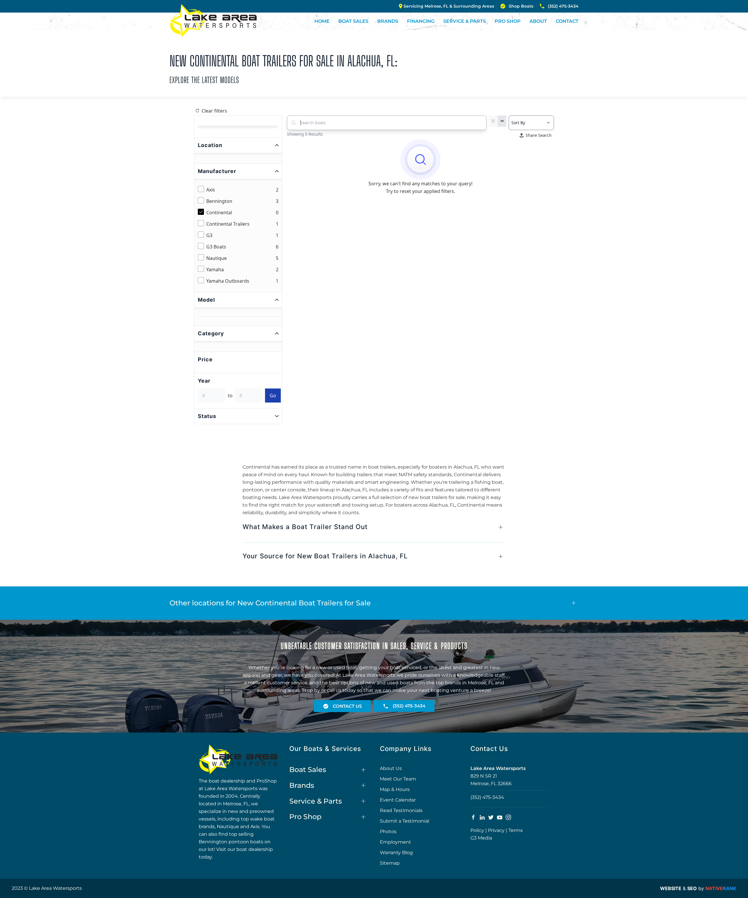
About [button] (538, 21)
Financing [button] (420, 21)
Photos (388, 831)
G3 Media (481, 838)
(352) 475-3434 (563, 6)
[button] (374, 529)
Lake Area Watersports (498, 768)
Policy (477, 830)
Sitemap (390, 863)
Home (322, 21)
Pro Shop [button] (508, 21)
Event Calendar (398, 800)
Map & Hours (395, 789)
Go (273, 395)
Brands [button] (387, 21)
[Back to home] (213, 20)
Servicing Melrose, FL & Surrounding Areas (449, 6)
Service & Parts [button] (464, 21)
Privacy (496, 830)
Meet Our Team (398, 779)
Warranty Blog (396, 852)
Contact (567, 21)
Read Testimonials (401, 810)
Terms (515, 830)
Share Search (539, 135)
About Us (391, 768)
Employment (395, 842)
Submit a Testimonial (404, 821)
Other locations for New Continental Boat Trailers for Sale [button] (270, 603)
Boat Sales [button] (353, 21)
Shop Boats (521, 6)
